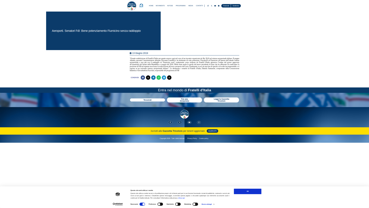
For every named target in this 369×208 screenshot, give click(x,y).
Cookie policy (203, 138)
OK (248, 191)
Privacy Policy (192, 138)
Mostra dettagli (207, 204)
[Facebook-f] (208, 5)
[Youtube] (215, 5)
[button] (143, 77)
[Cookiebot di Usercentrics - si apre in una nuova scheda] (117, 204)
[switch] (160, 204)
